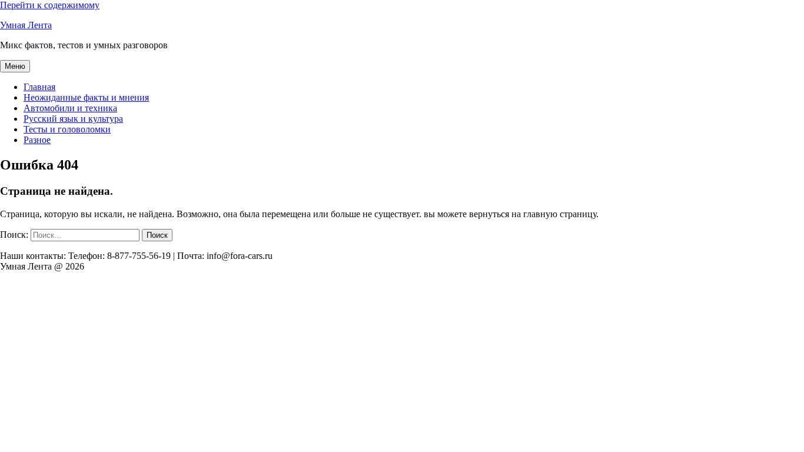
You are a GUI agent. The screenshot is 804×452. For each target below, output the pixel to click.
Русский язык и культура (73, 119)
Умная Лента (26, 25)
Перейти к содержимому (49, 5)
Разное (37, 140)
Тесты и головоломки (67, 129)
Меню (15, 66)
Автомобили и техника (70, 108)
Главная (39, 87)
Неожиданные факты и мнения (86, 97)
